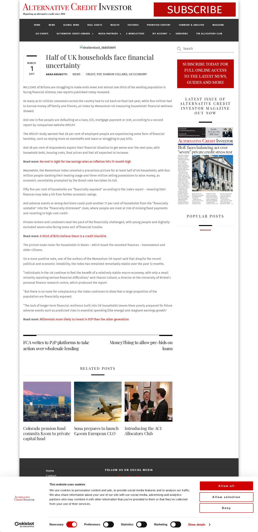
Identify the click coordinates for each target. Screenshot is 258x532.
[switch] (108, 524)
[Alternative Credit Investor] (76, 6)
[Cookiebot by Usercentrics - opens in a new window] (24, 524)
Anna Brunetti (56, 74)
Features (133, 25)
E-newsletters (135, 33)
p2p (99, 74)
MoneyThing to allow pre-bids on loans (141, 345)
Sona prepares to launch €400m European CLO (96, 430)
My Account (160, 33)
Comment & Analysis (191, 25)
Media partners (108, 33)
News (52, 25)
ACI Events (42, 33)
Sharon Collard (115, 74)
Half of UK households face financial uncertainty (100, 61)
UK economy (138, 74)
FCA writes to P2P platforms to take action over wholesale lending (56, 345)
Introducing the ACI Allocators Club (143, 430)
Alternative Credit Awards (73, 33)
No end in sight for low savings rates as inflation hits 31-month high (85, 161)
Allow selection (226, 497)
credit (90, 74)
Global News (71, 25)
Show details (196, 524)
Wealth (114, 25)
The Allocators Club (209, 33)
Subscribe (182, 33)
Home (37, 25)
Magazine (218, 25)
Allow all (226, 485)
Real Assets (94, 25)
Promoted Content (159, 25)
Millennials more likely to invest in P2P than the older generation (84, 319)
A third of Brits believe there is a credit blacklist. (73, 236)
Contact (51, 476)
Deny (226, 508)
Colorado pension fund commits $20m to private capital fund (46, 433)
